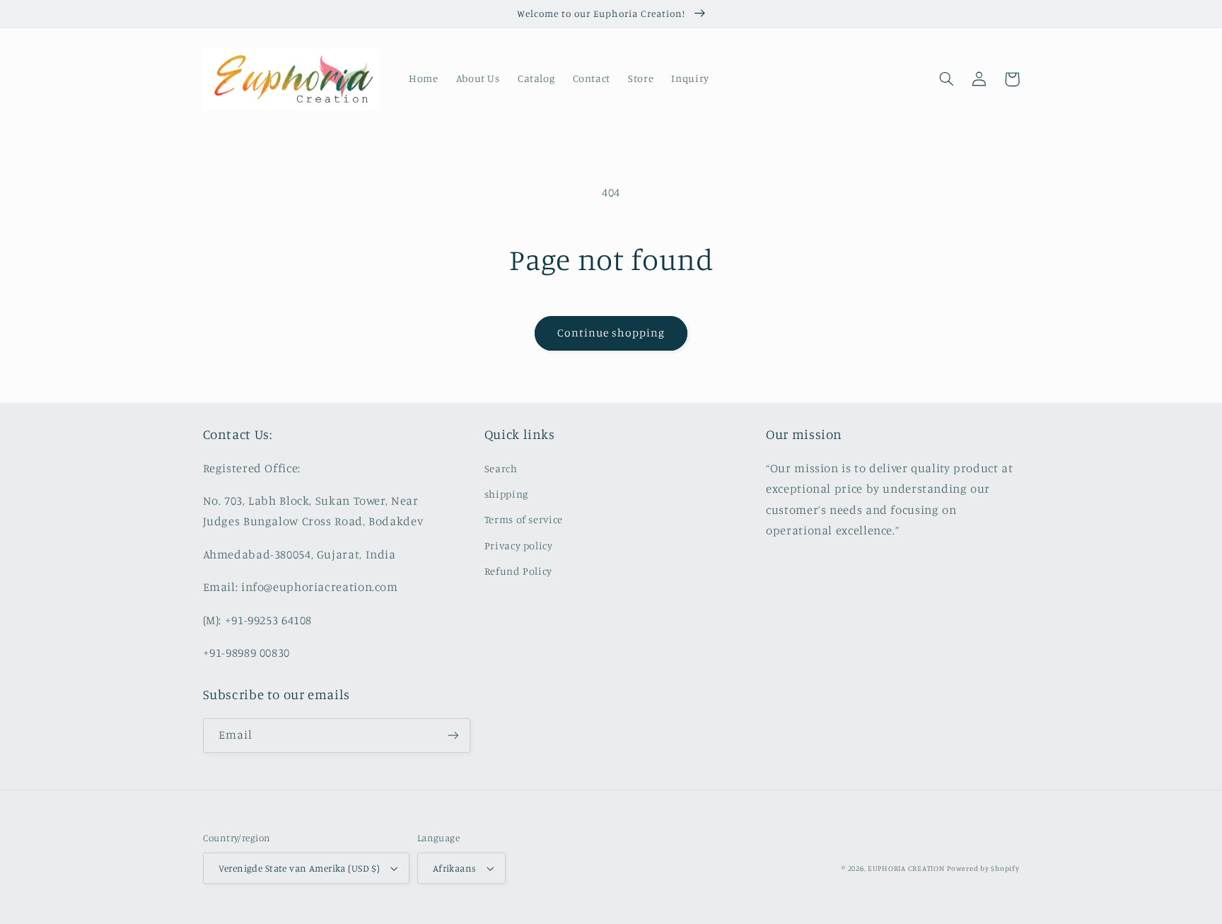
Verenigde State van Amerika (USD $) (299, 868)
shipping (506, 494)
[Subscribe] (452, 735)
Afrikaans (455, 868)
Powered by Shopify (983, 868)
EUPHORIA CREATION (906, 868)
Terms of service (523, 519)
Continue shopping (611, 332)
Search (501, 468)
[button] (947, 79)
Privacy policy (518, 545)
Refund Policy (518, 571)
